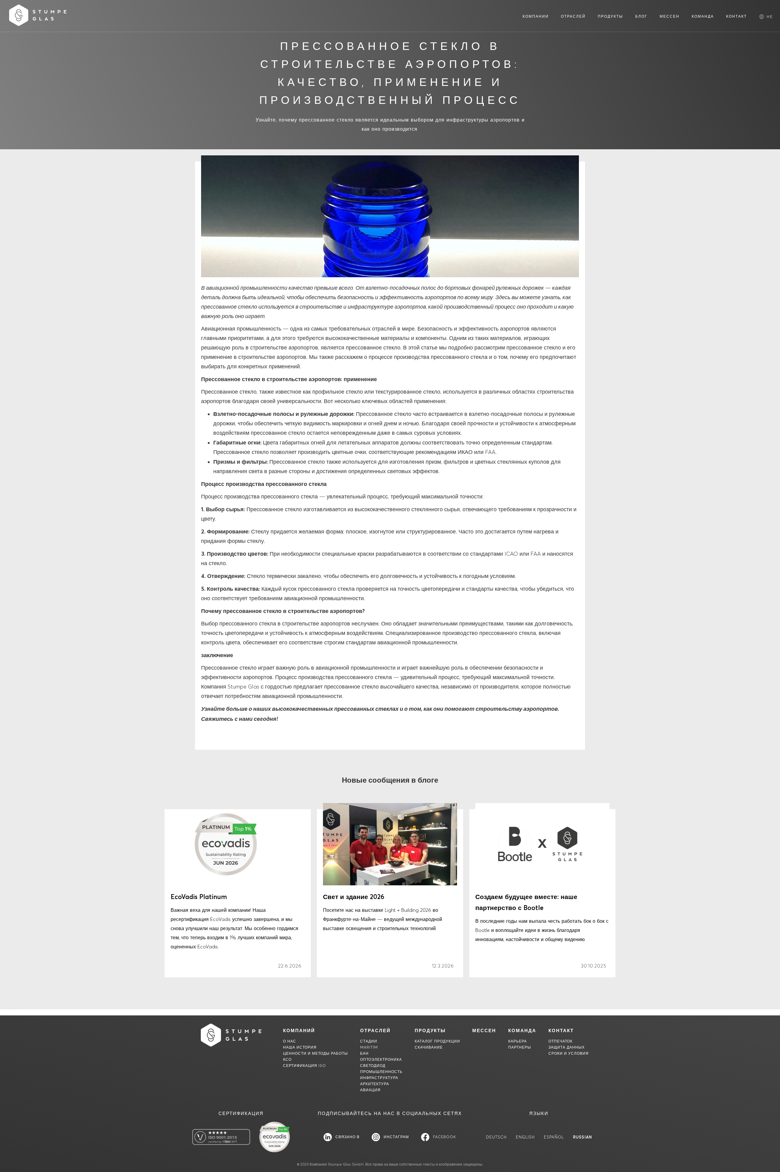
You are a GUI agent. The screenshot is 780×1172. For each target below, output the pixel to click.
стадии (368, 1041)
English (525, 1137)
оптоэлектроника (381, 1059)
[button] (769, 16)
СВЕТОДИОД (372, 1065)
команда (522, 1030)
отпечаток (560, 1041)
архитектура (374, 1084)
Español (554, 1137)
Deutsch (496, 1137)
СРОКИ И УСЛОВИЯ (568, 1053)
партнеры (519, 1047)
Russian (582, 1137)
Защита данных (566, 1047)
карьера (517, 1041)
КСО (287, 1059)
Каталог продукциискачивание (437, 1044)
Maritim (369, 1047)
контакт (561, 1030)
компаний (299, 1030)
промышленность (381, 1071)
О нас (289, 1041)
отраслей (375, 1030)
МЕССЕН (484, 1030)
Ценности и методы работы (315, 1053)
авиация (370, 1090)
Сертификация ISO (304, 1065)
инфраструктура (379, 1077)
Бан (364, 1053)
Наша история (300, 1047)
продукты (430, 1030)
